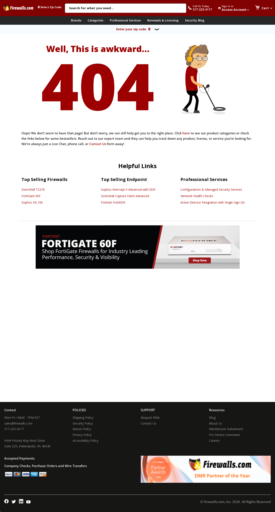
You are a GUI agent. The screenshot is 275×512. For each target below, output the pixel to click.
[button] (202, 8)
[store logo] (18, 8)
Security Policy (83, 423)
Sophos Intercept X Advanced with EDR (128, 189)
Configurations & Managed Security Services (211, 189)
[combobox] (125, 8)
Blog (212, 417)
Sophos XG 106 (32, 202)
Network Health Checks (196, 196)
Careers (214, 440)
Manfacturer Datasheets (226, 429)
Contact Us (97, 144)
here (186, 133)
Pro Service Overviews (224, 435)
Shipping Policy (83, 417)
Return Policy (82, 429)
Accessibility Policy (85, 440)
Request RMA (150, 417)
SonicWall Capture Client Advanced (125, 196)
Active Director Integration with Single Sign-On (212, 202)
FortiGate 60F (31, 196)
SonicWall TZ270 (33, 189)
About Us (215, 423)
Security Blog (194, 20)
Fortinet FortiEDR (113, 202)
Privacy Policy (82, 435)
